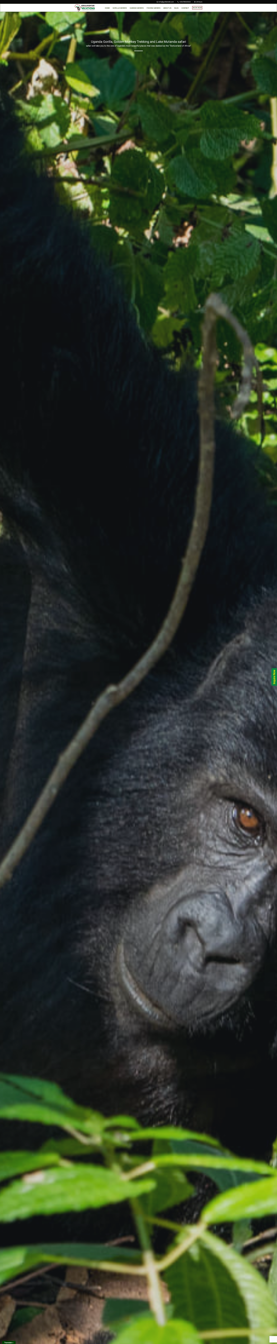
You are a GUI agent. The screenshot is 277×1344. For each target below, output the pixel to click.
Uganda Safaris (137, 8)
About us (167, 8)
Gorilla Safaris (120, 8)
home (107, 8)
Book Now (197, 8)
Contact (185, 8)
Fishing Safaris (153, 8)
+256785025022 (185, 2)
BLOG (176, 8)
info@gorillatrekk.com (166, 2)
